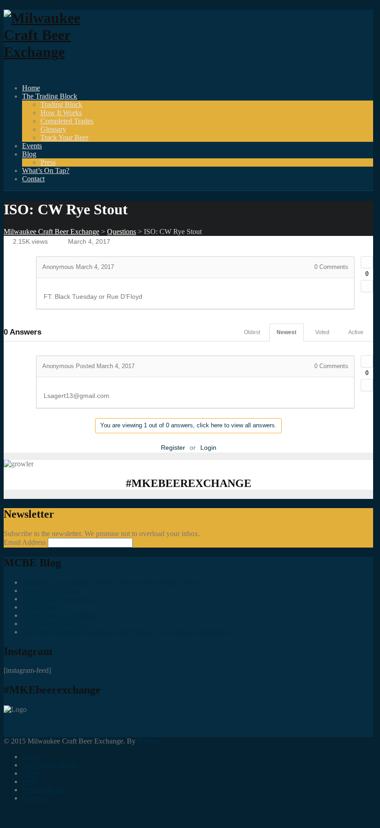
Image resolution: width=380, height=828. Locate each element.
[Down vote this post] (367, 286)
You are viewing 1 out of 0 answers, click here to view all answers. (188, 425)
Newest (286, 332)
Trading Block (61, 104)
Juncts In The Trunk (51, 590)
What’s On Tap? (45, 170)
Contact (33, 179)
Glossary (53, 129)
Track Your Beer (64, 137)
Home (31, 88)
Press (48, 162)
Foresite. (149, 741)
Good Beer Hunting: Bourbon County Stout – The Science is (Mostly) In (128, 632)
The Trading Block (49, 96)
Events (32, 146)
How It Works (61, 113)
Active (355, 332)
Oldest (252, 332)
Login (208, 447)
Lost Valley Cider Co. (53, 623)
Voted (322, 332)
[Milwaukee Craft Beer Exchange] (54, 52)
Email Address (26, 542)
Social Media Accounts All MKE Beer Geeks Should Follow (110, 582)
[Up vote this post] (367, 262)
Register (173, 447)
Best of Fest (39, 607)
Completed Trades (66, 121)
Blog (29, 154)
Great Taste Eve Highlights (61, 615)
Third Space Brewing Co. (59, 599)
